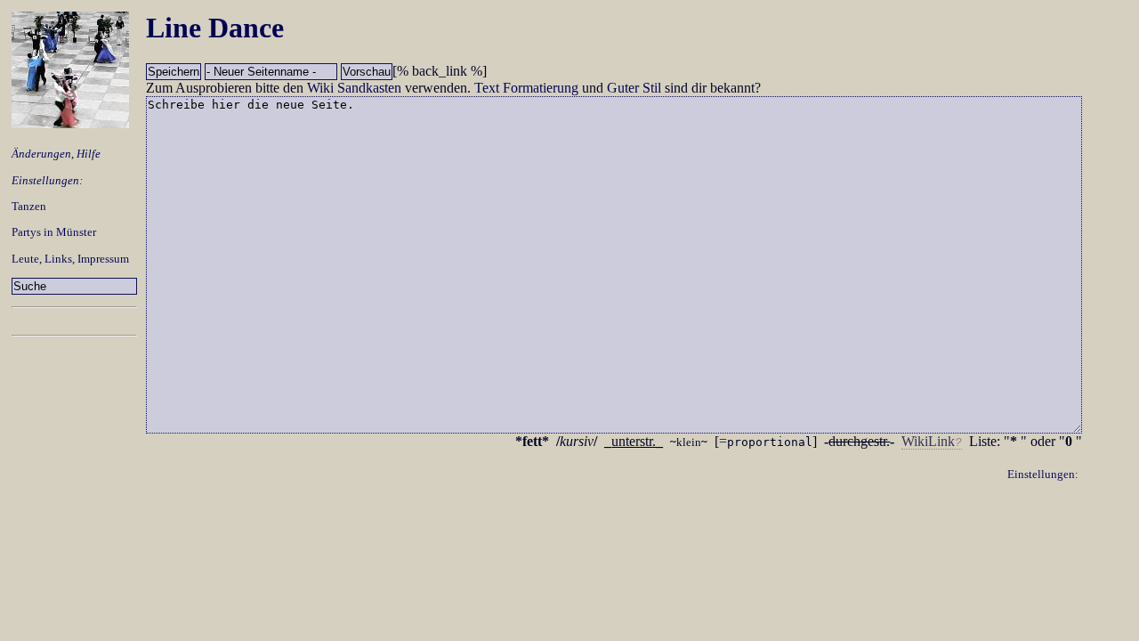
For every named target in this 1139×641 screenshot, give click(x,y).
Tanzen (29, 206)
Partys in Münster (54, 232)
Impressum (103, 258)
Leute (25, 258)
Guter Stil (634, 87)
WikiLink (928, 441)
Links (58, 258)
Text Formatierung (526, 87)
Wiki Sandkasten (354, 87)
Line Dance (215, 28)
